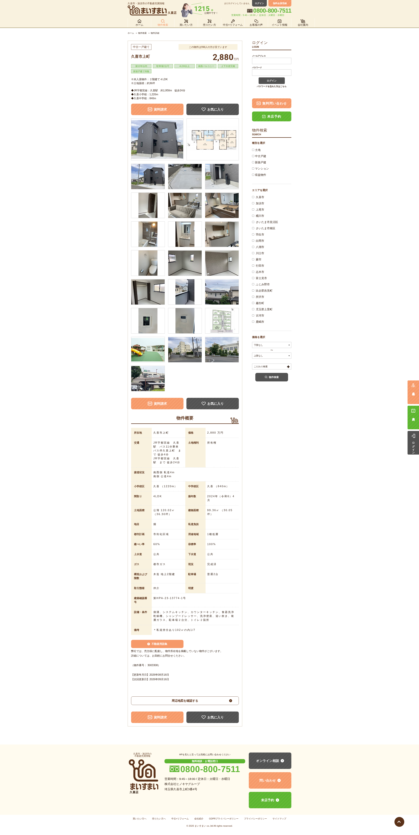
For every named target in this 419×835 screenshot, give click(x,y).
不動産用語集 (159, 643)
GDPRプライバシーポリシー (223, 818)
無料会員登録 (280, 3)
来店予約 (274, 116)
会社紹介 (198, 818)
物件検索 (142, 33)
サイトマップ (279, 818)
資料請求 (160, 109)
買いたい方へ (139, 818)
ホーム (131, 33)
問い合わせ (267, 780)
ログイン (259, 3)
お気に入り (215, 109)
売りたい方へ (159, 818)
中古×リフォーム (180, 818)
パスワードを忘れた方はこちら (272, 86)
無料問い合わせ (274, 103)
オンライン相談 (267, 761)
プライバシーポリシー (255, 818)
